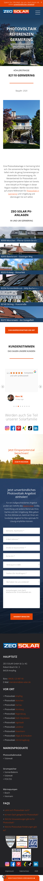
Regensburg (20, 713)
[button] (4, 876)
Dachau (18, 705)
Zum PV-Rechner (21, 462)
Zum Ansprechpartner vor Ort (21, 330)
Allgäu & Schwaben (23, 735)
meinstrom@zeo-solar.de (20, 682)
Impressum (9, 871)
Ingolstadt (19, 722)
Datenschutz (24, 871)
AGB (36, 871)
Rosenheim (20, 731)
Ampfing (18, 696)
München (19, 700)
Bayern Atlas (28, 506)
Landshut (19, 727)
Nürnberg (19, 709)
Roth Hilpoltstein (22, 718)
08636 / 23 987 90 (16, 678)
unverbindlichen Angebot (24, 4)
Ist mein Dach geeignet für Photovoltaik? (21, 814)
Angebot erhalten (21, 617)
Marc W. (19, 396)
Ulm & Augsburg (22, 740)
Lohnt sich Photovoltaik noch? (17, 810)
